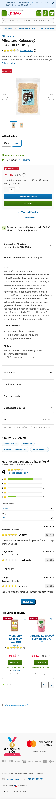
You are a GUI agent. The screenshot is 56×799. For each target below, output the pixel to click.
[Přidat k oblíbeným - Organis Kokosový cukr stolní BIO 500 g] (51, 619)
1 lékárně (16, 670)
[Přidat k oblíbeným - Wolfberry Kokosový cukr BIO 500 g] (25, 619)
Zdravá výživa (10, 443)
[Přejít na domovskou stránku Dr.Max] (16, 13)
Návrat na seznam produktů (16, 705)
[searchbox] (28, 20)
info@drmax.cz (12, 779)
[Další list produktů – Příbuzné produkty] (51, 684)
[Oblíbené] (38, 13)
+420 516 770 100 (35, 779)
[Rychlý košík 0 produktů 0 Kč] (51, 13)
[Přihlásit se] (45, 13)
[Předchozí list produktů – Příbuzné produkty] (44, 684)
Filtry (4, 513)
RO (24, 791)
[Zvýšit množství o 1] (17, 189)
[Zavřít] (52, 3)
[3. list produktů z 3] (10, 684)
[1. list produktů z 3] (3, 685)
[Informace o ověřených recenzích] (35, 50)
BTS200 (31, 3)
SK (17, 791)
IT (27, 791)
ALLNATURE (8, 35)
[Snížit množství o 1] (6, 189)
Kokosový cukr (39, 449)
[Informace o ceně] (24, 175)
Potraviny (27, 443)
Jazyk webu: (7, 785)
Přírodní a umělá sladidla (15, 449)
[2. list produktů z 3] (7, 684)
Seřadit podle (8, 504)
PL (21, 791)
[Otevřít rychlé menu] (4, 13)
